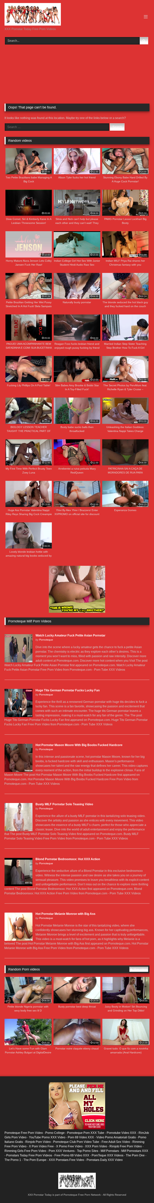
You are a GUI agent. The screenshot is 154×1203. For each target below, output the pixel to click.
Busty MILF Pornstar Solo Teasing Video (64, 804)
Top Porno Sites (87, 1150)
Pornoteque (46, 639)
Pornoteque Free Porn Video (24, 1132)
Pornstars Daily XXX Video (105, 1159)
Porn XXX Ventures (62, 1150)
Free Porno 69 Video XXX (71, 1155)
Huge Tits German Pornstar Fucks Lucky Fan (67, 690)
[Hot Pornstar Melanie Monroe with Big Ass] (18, 939)
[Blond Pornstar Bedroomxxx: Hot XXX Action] (18, 885)
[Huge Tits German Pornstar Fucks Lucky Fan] (18, 716)
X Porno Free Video (69, 1146)
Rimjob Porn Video (38, 1141)
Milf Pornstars (110, 1150)
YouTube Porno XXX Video (47, 1137)
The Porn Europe (34, 1159)
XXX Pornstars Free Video (66, 1159)
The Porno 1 (13, 1159)
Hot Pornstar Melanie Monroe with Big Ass (65, 913)
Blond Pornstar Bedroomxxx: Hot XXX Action (67, 859)
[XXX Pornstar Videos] (77, 15)
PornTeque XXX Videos (107, 1155)
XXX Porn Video (96, 1146)
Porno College (55, 1132)
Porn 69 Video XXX (81, 1137)
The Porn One (135, 1155)
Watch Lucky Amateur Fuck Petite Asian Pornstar (70, 635)
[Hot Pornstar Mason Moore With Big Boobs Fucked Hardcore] (18, 771)
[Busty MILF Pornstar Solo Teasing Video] (18, 830)
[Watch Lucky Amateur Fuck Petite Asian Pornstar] (18, 661)
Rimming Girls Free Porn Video (25, 1150)
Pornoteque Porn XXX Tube (85, 1132)
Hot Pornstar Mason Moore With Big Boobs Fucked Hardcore (78, 745)
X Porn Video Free (41, 1146)
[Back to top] (142, 1191)
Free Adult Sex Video (116, 1141)
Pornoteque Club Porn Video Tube (76, 1141)
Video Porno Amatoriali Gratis (116, 1137)
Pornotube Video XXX (121, 1132)
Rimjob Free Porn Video (125, 1146)
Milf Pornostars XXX (134, 1150)
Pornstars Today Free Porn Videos (29, 1155)
